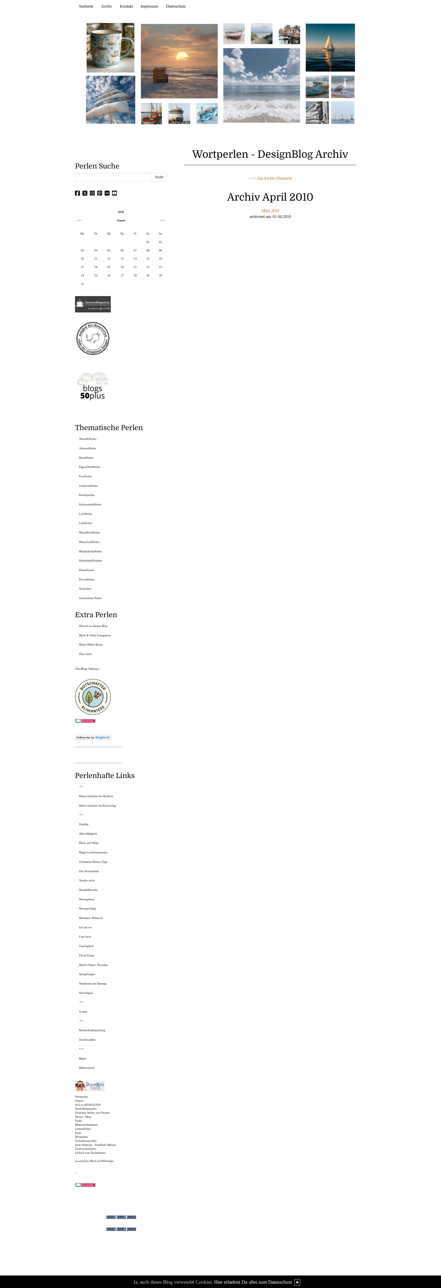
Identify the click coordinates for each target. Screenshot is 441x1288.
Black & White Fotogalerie (95, 635)
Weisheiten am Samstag (92, 983)
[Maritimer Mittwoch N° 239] (289, 33)
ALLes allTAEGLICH (88, 1104)
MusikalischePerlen (90, 551)
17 (82, 267)
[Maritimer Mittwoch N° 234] (342, 86)
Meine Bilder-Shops (91, 644)
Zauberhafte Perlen (90, 598)
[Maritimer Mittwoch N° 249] (179, 61)
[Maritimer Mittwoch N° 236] (317, 86)
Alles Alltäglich (88, 833)
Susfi (78, 1132)
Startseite (86, 6)
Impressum (149, 6)
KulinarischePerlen (90, 504)
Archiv (106, 6)
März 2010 (270, 211)
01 (148, 242)
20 (122, 267)
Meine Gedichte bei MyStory (96, 796)
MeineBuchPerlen (89, 532)
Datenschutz (176, 6)
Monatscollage (87, 908)
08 (148, 250)
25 (95, 275)
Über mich (85, 653)
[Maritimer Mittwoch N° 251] (111, 47)
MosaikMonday (88, 889)
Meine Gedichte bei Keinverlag (97, 805)
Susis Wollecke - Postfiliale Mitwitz (95, 1144)
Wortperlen (81, 1096)
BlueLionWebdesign (102, 1160)
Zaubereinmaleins (85, 1148)
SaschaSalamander (86, 1108)
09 (160, 250)
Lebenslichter (83, 1128)
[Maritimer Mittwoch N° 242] (234, 33)
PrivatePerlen (87, 579)
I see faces (85, 936)
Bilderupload (86, 1067)
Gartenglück (86, 945)
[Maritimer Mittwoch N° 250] (111, 99)
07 (135, 250)
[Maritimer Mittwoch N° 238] (261, 85)
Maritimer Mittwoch (91, 917)
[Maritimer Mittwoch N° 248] (151, 113)
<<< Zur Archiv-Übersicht (270, 178)
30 (160, 275)
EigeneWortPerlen (89, 466)
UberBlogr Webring (86, 668)
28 (135, 275)
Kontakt (126, 6)
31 (82, 283)
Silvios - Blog (83, 1116)
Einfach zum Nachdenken (90, 1152)
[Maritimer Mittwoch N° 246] (179, 113)
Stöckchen (85, 588)
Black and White (89, 842)
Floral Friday (86, 955)
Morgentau (81, 1136)
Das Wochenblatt (89, 871)
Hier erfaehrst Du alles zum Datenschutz (253, 1282)
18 (95, 267)
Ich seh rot (85, 927)
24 (82, 275)
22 (148, 267)
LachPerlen (85, 513)
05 (108, 250)
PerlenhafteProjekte (90, 560)
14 (135, 258)
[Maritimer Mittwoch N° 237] (330, 47)
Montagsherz (86, 899)
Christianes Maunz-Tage (93, 861)
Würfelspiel (86, 992)
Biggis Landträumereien (93, 852)
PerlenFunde (86, 570)
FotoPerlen (85, 476)
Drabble (84, 824)
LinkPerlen (85, 523)
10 (82, 258)
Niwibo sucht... (88, 880)
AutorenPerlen (87, 448)
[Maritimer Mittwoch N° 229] (342, 112)
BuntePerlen (86, 457)
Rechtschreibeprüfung (92, 1030)
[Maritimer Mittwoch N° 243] (207, 113)
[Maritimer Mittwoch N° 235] (317, 112)
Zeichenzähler (87, 1039)
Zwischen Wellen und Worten (92, 1112)
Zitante (79, 1100)
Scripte (83, 1011)
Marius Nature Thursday (93, 964)
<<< (79, 220)
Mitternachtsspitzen (86, 1124)
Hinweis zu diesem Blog (93, 625)
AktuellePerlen (87, 438)
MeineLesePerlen (89, 541)
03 (82, 250)
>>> (162, 220)
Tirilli (78, 1120)
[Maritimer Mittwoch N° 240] (261, 33)
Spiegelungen (87, 974)
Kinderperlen (87, 494)
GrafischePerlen (88, 485)
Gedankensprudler (86, 1140)
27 (122, 275)
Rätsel (82, 1058)
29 (148, 275)
